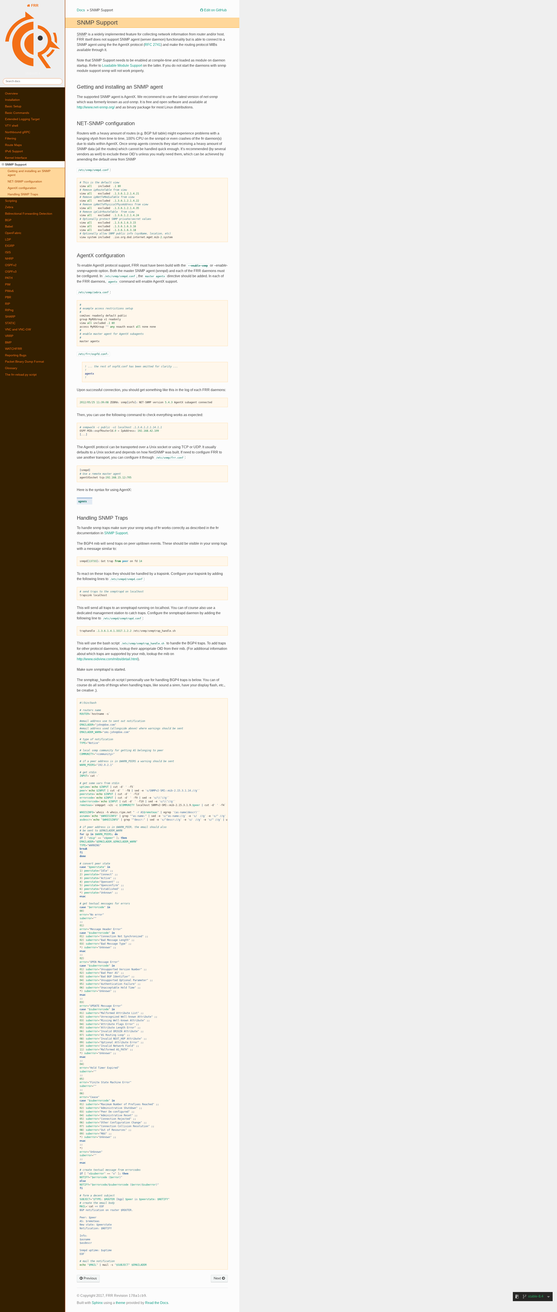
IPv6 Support (14, 151)
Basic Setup (13, 106)
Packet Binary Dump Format (24, 361)
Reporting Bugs (15, 355)
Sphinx (97, 1303)
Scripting (11, 200)
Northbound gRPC (17, 132)
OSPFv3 (11, 271)
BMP (8, 342)
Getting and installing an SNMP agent (29, 173)
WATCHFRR (13, 348)
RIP (7, 303)
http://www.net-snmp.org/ (96, 107)
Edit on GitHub (215, 10)
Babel (9, 226)
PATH (9, 278)
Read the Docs (156, 1303)
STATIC (10, 323)
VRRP (9, 336)
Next (218, 1278)
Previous (90, 1278)
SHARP (10, 316)
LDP (8, 239)
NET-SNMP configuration (25, 181)
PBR (8, 297)
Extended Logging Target (22, 119)
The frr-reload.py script (21, 374)
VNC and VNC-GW (18, 329)
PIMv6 (9, 291)
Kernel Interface (16, 157)
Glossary (11, 368)
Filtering (10, 138)
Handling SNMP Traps (23, 194)
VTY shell (11, 125)
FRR (34, 5)
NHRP (9, 258)
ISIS (8, 252)
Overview (11, 93)
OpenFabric (13, 233)
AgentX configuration (22, 188)
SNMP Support (16, 164)
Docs (81, 10)
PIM (7, 284)
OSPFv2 (11, 265)
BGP (8, 220)
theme (120, 1303)
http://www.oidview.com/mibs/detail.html (107, 659)
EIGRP (9, 245)
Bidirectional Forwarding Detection (28, 213)
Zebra (9, 207)
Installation (12, 99)
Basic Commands (17, 112)
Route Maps (13, 145)
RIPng (9, 310)
